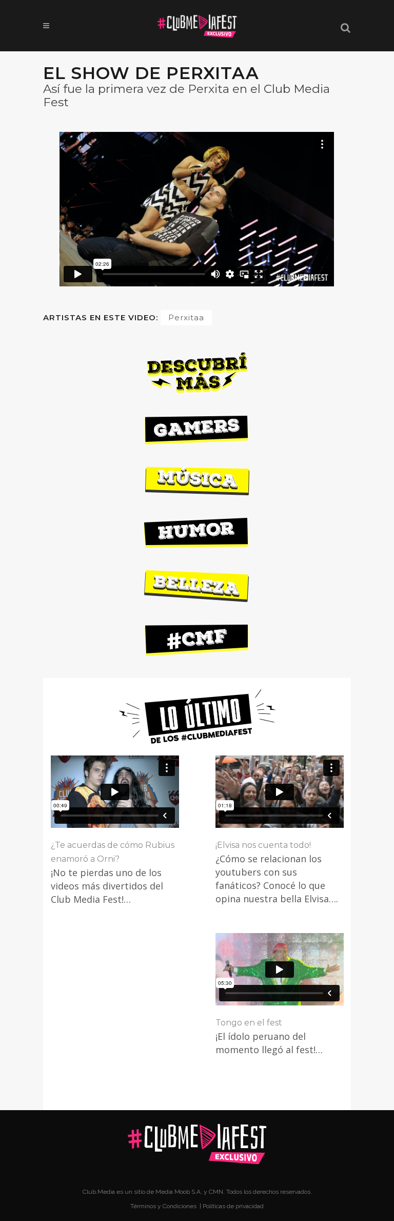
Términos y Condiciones (164, 1206)
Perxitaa (186, 317)
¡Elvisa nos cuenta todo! (263, 845)
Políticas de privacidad (233, 1206)
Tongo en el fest (248, 1023)
